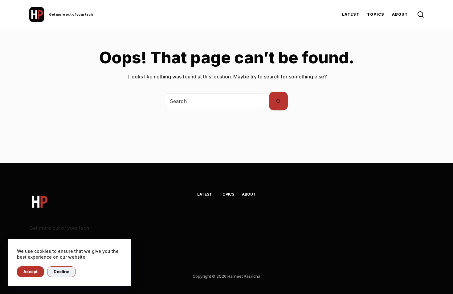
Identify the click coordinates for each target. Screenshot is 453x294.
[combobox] (217, 101)
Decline (61, 271)
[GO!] (421, 14)
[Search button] (278, 101)
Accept (30, 271)
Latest (350, 14)
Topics (375, 14)
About (400, 14)
